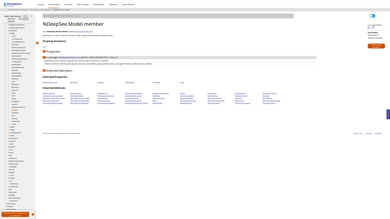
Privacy (356, 133)
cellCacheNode (16, 76)
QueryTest (12, 141)
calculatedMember (17, 67)
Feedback (388, 114)
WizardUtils (12, 192)
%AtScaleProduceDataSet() (79, 103)
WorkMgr (11, 195)
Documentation (54, 4)
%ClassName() (103, 98)
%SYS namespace (46, 10)
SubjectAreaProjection (16, 161)
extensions (14, 201)
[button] (376, 46)
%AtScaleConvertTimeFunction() (54, 98)
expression (15, 87)
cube (13, 82)
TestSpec (11, 172)
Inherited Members (375, 38)
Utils (10, 189)
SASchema (15, 45)
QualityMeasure (18, 42)
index (13, 93)
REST (11, 144)
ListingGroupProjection (16, 28)
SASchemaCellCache (18, 47)
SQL (11, 150)
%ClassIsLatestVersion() (106, 96)
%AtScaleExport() (76, 93)
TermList (11, 170)
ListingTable (12, 30)
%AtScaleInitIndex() (77, 96)
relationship (15, 121)
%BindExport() (103, 93)
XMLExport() (239, 101)
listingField (15, 101)
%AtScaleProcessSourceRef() (80, 98)
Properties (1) (373, 35)
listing (13, 99)
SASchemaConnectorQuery (20, 53)
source (13, 124)
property (14, 118)
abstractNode (16, 64)
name (182, 82)
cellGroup (14, 79)
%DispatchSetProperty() (161, 93)
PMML (12, 127)
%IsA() (155, 101)
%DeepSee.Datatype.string (70, 57)
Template (13, 167)
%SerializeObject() (213, 103)
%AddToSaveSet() (49, 93)
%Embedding (11, 209)
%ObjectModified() (186, 98)
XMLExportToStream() (242, 103)
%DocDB (10, 206)
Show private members (376, 46)
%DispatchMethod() (132, 98)
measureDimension (18, 107)
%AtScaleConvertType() (51, 101)
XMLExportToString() (269, 93)
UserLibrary (14, 184)
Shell (10, 155)
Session (11, 152)
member (67, 10)
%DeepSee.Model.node (84, 31)
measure (14, 104)
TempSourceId (13, 164)
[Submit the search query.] (291, 15)
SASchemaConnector (18, 50)
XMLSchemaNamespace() (271, 101)
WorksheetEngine (14, 198)
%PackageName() (186, 103)
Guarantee (369, 133)
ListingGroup (17, 39)
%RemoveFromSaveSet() (216, 101)
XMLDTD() (238, 98)
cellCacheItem (16, 73)
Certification (113, 4)
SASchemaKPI (16, 56)
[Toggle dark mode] (372, 16)
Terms (361, 133)
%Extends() (156, 96)
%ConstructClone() (104, 101)
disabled (100, 82)
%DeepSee (56, 10)
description (74, 82)
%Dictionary (11, 204)
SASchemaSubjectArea (19, 59)
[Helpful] (369, 27)
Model (62, 10)
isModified (156, 82)
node (13, 116)
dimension (15, 84)
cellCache (14, 70)
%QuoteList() (212, 93)
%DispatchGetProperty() (133, 96)
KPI (14, 36)
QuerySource (13, 138)
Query (12, 135)
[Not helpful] (373, 27)
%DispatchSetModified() (133, 101)
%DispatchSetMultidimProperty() (136, 103)
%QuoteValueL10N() (214, 98)
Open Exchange (83, 4)
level (13, 96)
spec (44, 47)
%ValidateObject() (241, 96)
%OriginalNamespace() (188, 101)
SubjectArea (17, 62)
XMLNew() (266, 96)
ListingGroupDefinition (16, 25)
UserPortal (13, 187)
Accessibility (377, 133)
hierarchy (14, 90)
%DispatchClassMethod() (106, 103)
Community (68, 4)
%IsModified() (157, 103)
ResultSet (11, 147)
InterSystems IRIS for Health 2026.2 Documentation (16, 214)
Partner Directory (128, 4)
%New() (182, 93)
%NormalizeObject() (187, 96)
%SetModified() (240, 93)
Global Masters (98, 4)
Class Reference (34, 10)
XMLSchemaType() (268, 103)
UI (11, 181)
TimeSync (11, 178)
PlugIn (12, 130)
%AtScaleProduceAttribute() (79, 101)
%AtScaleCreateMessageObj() (53, 103)
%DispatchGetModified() (133, 93)
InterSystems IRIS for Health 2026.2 (18, 10)
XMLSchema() (267, 98)
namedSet (14, 113)
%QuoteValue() (212, 96)
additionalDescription (50, 82)
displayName (129, 82)
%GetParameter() (159, 98)
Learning (40, 4)
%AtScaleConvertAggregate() (53, 96)
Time (12, 175)
